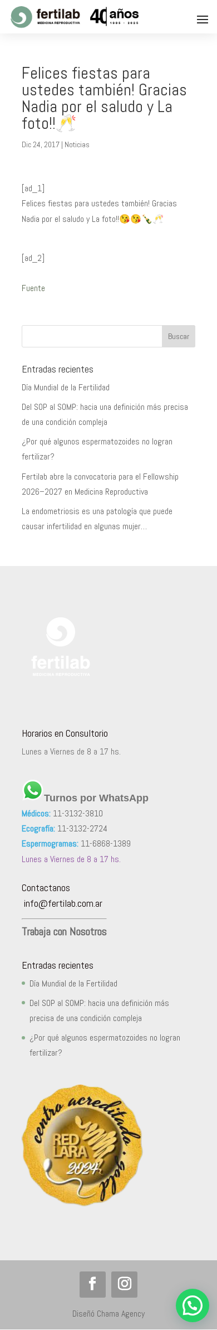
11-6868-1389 (106, 843)
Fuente (33, 288)
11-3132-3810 (78, 813)
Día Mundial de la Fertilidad (66, 387)
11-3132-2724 (82, 828)
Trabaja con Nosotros (64, 931)
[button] (192, 1305)
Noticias (77, 144)
